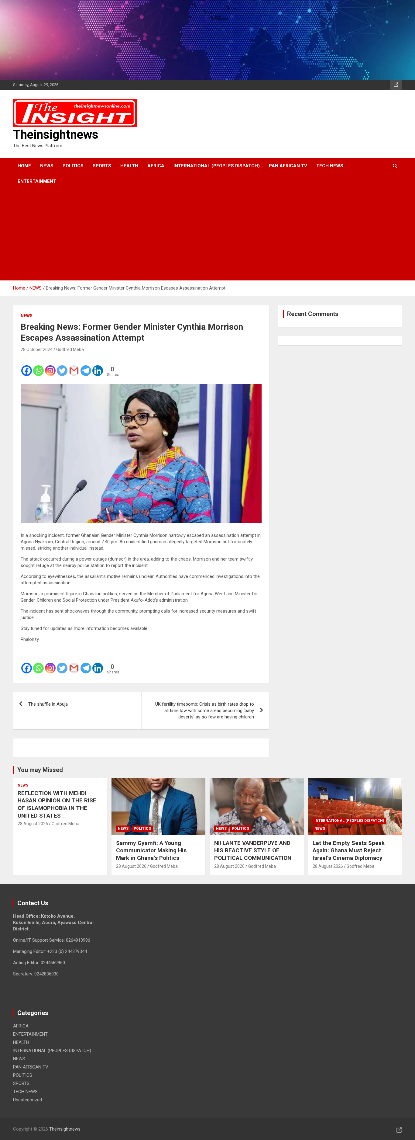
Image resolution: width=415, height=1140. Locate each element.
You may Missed (40, 769)
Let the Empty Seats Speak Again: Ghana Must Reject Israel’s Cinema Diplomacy (349, 850)
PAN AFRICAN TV (288, 166)
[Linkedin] (97, 366)
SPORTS (102, 166)
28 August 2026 (33, 823)
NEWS (46, 166)
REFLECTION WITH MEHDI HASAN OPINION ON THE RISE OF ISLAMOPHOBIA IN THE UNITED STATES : (57, 804)
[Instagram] (50, 366)
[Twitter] (62, 366)
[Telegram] (86, 366)
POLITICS (73, 166)
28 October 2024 (37, 349)
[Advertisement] (199, 234)
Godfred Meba (70, 349)
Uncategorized (27, 1100)
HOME (24, 166)
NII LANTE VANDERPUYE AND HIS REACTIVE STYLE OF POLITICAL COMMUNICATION (252, 850)
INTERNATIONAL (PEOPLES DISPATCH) (216, 166)
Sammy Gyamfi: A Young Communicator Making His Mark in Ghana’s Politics (151, 850)
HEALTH (129, 166)
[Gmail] (74, 366)
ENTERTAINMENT (37, 181)
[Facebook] (26, 366)
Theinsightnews (55, 134)
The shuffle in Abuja (48, 704)
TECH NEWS (329, 166)
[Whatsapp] (38, 366)
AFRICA (155, 166)
